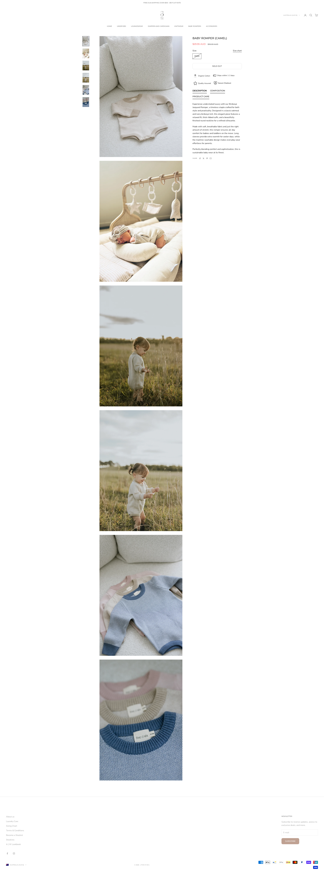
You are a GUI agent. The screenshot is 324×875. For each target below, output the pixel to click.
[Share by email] (211, 158)
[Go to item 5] (85, 90)
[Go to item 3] (85, 65)
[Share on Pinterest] (207, 158)
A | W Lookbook (13, 844)
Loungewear (137, 26)
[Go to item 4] (85, 78)
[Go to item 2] (85, 53)
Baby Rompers (194, 26)
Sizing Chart (11, 826)
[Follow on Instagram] (14, 853)
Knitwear (178, 26)
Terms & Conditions (15, 830)
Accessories (211, 26)
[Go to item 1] (85, 41)
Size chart (237, 50)
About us (10, 816)
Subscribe (290, 841)
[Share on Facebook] (200, 158)
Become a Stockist (14, 835)
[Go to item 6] (85, 102)
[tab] (200, 91)
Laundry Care (12, 821)
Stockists (10, 839)
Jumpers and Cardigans (158, 26)
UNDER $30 (121, 26)
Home (109, 26)
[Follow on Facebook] (7, 853)
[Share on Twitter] (203, 158)
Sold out (217, 66)
